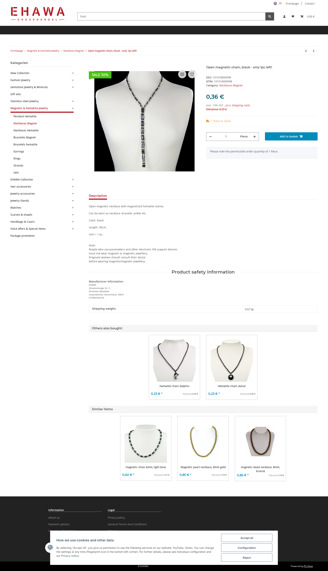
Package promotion (22, 235)
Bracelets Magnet (24, 137)
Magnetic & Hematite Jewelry (29, 108)
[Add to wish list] (192, 74)
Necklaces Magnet (231, 85)
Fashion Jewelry (20, 80)
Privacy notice (70, 555)
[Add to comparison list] (182, 74)
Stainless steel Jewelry (24, 101)
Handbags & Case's (22, 221)
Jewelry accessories (22, 193)
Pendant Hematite (24, 116)
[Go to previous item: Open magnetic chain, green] (306, 51)
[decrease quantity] (210, 136)
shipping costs (241, 105)
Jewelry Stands (19, 200)
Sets (16, 172)
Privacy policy (116, 517)
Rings (16, 158)
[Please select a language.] (276, 3)
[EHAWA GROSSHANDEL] (37, 13)
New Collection (19, 73)
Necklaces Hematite (26, 130)
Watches (15, 207)
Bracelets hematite (25, 144)
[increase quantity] (254, 136)
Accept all (246, 537)
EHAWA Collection (21, 179)
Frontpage (292, 3)
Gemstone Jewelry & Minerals (29, 87)
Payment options (59, 524)
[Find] (269, 16)
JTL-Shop (308, 566)
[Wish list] (293, 16)
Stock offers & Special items (28, 228)
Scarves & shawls (21, 214)
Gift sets (15, 94)
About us (54, 517)
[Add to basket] (92, 63)
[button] (284, 16)
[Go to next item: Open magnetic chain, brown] (314, 51)
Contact (310, 3)
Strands (18, 165)
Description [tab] (98, 196)
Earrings (18, 151)
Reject (247, 557)
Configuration (247, 547)
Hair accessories (20, 186)
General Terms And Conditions (127, 524)
